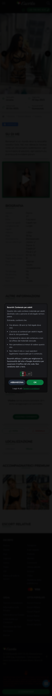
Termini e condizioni (31, 388)
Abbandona (16, 382)
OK (35, 382)
